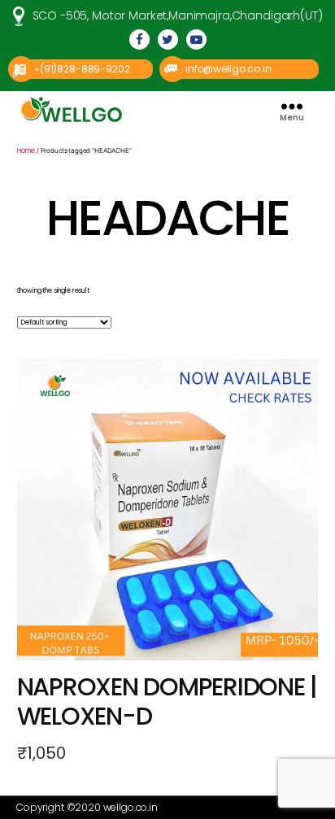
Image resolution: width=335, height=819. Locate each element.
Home (26, 150)
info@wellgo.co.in (228, 69)
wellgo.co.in (130, 807)
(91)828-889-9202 (85, 69)
